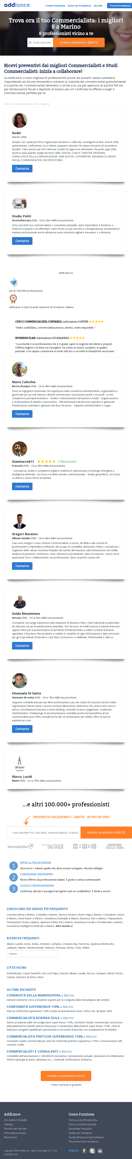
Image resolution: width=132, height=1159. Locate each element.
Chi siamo (10, 1120)
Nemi (15, 780)
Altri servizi (63, 926)
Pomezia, (61, 947)
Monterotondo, (36, 947)
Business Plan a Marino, (94, 918)
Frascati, (64, 973)
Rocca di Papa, (50, 973)
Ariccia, (91, 973)
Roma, (71, 947)
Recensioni (10, 1137)
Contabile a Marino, (47, 914)
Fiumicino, (85, 943)
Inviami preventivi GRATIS (106, 832)
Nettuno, (50, 947)
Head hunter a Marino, (31, 918)
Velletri (86, 947)
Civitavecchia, (71, 943)
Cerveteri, (45, 943)
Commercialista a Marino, (21, 914)
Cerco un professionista (83, 1120)
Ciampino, (57, 943)
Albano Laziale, (15, 943)
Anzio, (28, 943)
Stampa (8, 1124)
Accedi (98, 5)
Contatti (22, 1120)
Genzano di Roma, (26, 977)
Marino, (22, 947)
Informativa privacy (15, 1133)
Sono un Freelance (79, 5)
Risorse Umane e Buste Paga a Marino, (81, 914)
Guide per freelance (80, 1133)
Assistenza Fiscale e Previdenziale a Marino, (98, 922)
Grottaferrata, (15, 973)
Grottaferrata (21, 220)
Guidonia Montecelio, (102, 943)
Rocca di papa (21, 386)
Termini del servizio (15, 1128)
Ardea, (36, 943)
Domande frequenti (80, 1128)
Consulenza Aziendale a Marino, (62, 918)
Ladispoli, (12, 947)
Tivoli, (78, 947)
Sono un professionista (82, 1124)
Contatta (22, 168)
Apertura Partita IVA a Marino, (57, 922)
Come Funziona (55, 5)
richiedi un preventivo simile (66, 1076)
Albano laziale (21, 538)
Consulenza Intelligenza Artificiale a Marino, (31, 926)
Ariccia (16, 617)
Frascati (17, 465)
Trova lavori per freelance (83, 1141)
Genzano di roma (23, 697)
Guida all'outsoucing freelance (86, 1137)
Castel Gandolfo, (32, 973)
